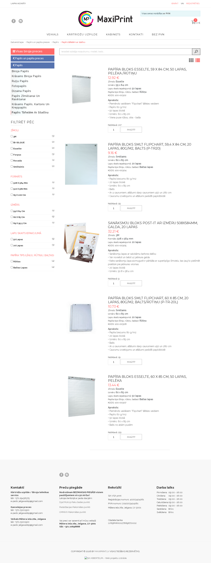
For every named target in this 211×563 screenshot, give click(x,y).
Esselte (17, 148)
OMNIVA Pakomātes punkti (72, 512)
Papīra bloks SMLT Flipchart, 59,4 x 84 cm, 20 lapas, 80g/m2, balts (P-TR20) (149, 146)
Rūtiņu (16, 261)
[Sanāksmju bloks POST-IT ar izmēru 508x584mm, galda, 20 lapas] (81, 243)
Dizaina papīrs (21, 91)
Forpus (17, 155)
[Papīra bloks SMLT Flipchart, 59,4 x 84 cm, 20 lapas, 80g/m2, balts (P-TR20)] (81, 164)
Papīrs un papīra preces (38, 42)
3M (14, 136)
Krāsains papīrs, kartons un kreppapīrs (30, 106)
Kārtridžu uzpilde (82, 34)
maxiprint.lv (102, 551)
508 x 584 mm (20, 183)
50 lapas (18, 239)
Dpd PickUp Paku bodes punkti (74, 502)
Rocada (17, 160)
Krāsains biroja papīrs (26, 76)
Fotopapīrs (19, 86)
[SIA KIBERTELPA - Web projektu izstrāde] (106, 558)
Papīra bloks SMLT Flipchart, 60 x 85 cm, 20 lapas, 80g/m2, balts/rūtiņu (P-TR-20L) (148, 300)
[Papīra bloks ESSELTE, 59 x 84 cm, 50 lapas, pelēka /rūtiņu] (81, 89)
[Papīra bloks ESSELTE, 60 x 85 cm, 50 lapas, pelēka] (81, 396)
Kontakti (136, 34)
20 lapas (18, 245)
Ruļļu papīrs (20, 81)
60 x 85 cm (19, 217)
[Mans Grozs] (194, 23)
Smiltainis (18, 167)
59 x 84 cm (19, 211)
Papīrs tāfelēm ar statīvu (73, 42)
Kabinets (113, 34)
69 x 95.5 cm (20, 223)
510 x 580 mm (20, 189)
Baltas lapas (20, 267)
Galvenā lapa (17, 42)
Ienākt (174, 3)
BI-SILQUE (19, 142)
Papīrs (56, 42)
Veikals (53, 34)
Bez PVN (158, 34)
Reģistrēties (192, 3)
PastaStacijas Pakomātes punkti (74, 507)
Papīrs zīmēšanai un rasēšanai (26, 97)
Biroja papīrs (20, 71)
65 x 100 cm (19, 195)
